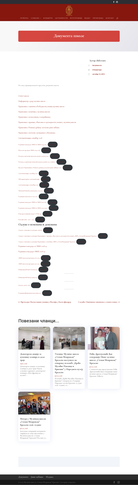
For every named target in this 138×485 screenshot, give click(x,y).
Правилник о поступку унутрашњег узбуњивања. (36, 133)
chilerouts (101, 60)
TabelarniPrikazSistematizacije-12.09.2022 (30, 191)
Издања (49, 477)
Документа (23, 477)
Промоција (98, 18)
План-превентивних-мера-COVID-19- (29, 214)
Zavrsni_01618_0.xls (24, 285)
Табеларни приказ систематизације (29, 179)
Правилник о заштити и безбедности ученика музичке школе (41, 106)
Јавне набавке (37, 477)
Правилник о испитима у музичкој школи (34, 112)
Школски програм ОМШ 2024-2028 (29, 150)
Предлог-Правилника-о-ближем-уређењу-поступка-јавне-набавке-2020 (40, 168)
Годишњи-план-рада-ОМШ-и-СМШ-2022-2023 (32, 202)
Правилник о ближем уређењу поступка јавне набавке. (39, 127)
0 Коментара (97, 70)
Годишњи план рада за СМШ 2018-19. (32, 246)
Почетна (24, 18)
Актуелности (61, 18)
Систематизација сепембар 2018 (30, 138)
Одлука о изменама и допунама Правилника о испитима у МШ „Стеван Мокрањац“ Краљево (46, 242)
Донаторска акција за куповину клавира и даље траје (32, 357)
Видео (87, 18)
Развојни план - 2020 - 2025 (26, 219)
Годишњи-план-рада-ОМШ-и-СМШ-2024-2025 (32, 145)
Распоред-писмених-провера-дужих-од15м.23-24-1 (33, 156)
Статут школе (23, 96)
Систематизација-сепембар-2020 (28, 173)
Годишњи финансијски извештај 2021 (29, 293)
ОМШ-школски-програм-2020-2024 (29, 258)
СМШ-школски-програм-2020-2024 (29, 264)
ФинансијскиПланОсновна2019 (27, 270)
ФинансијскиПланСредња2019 (27, 277)
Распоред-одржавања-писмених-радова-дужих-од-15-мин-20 (36, 162)
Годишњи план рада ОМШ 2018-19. (31, 251)
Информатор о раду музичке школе (31, 101)
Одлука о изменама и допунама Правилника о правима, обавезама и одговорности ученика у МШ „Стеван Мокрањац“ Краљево (57, 236)
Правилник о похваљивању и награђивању (34, 117)
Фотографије (76, 18)
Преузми (52, 145)
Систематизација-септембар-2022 (28, 185)
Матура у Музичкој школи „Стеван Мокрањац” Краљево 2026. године (33, 421)
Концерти (48, 18)
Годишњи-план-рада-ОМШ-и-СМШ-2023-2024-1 (33, 208)
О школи (35, 18)
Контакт (110, 18)
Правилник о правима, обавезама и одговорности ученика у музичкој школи (47, 122)
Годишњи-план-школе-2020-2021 (28, 196)
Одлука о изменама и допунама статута (30, 230)
